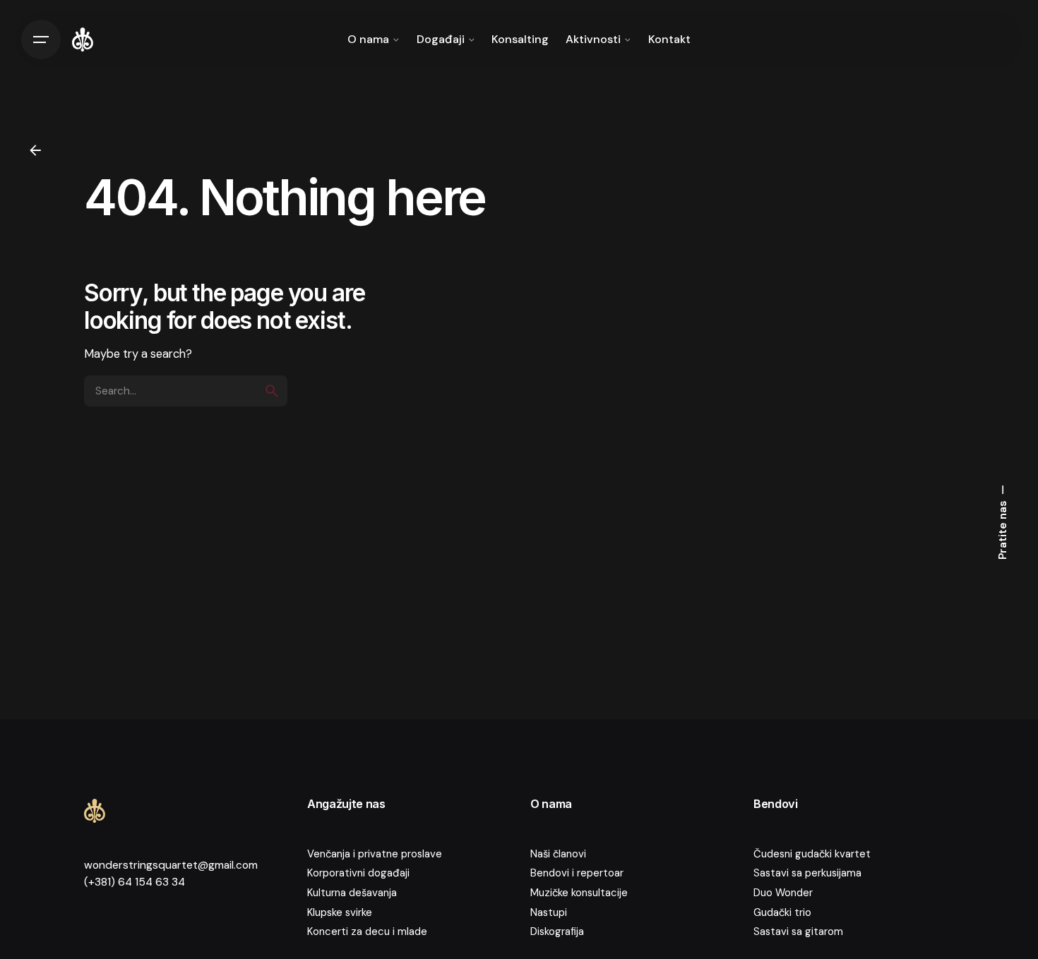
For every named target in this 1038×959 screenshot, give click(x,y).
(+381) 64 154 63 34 (134, 882)
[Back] (35, 150)
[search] (271, 390)
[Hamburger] (41, 39)
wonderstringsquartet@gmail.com (171, 865)
